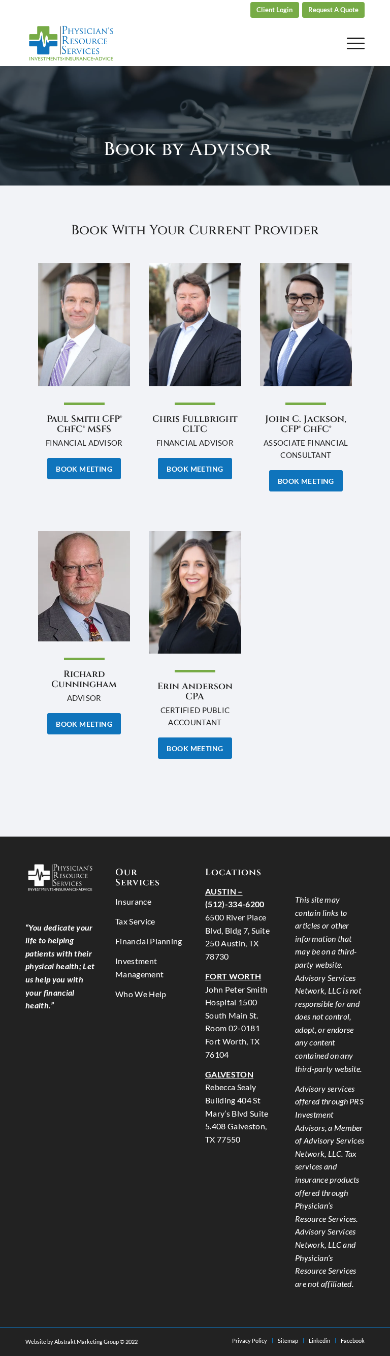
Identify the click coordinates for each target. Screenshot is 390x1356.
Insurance (133, 901)
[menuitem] (223, 10)
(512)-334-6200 (223, 10)
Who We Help (141, 994)
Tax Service (135, 921)
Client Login (274, 10)
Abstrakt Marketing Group (86, 1341)
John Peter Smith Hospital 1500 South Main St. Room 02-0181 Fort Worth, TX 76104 (236, 1015)
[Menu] (351, 43)
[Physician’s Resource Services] (71, 43)
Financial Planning (148, 941)
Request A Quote (333, 10)
